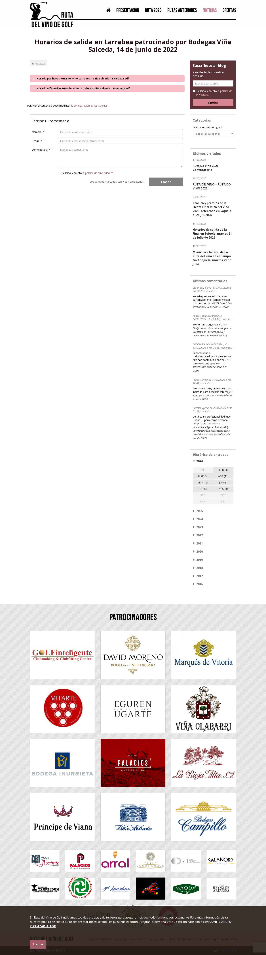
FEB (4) (223, 470)
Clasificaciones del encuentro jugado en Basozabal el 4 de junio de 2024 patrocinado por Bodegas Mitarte (212, 332)
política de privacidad (97, 173)
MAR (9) (203, 476)
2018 (199, 568)
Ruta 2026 (153, 10)
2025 (199, 511)
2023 (199, 527)
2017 (199, 576)
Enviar (166, 182)
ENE (202, 470)
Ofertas (229, 10)
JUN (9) (223, 482)
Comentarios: (41, 149)
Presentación (127, 10)
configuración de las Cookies (90, 105)
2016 (199, 584)
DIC (223, 501)
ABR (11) (223, 476)
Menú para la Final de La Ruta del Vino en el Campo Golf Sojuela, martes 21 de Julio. (212, 258)
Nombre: (38, 132)
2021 (199, 543)
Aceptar (38, 944)
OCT (223, 495)
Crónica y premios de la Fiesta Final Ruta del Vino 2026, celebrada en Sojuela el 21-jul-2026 (212, 209)
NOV (203, 501)
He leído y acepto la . (87, 173)
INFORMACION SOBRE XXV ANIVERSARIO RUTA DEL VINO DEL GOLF (210, 367)
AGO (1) (223, 489)
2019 (199, 560)
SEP (202, 495)
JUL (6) (203, 489)
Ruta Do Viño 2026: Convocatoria (206, 168)
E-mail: (37, 140)
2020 (199, 552)
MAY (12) (202, 482)
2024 (199, 519)
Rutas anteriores (182, 10)
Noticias (210, 10)
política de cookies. (54, 922)
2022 (199, 535)
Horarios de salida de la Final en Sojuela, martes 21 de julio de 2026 (212, 233)
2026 (199, 461)
